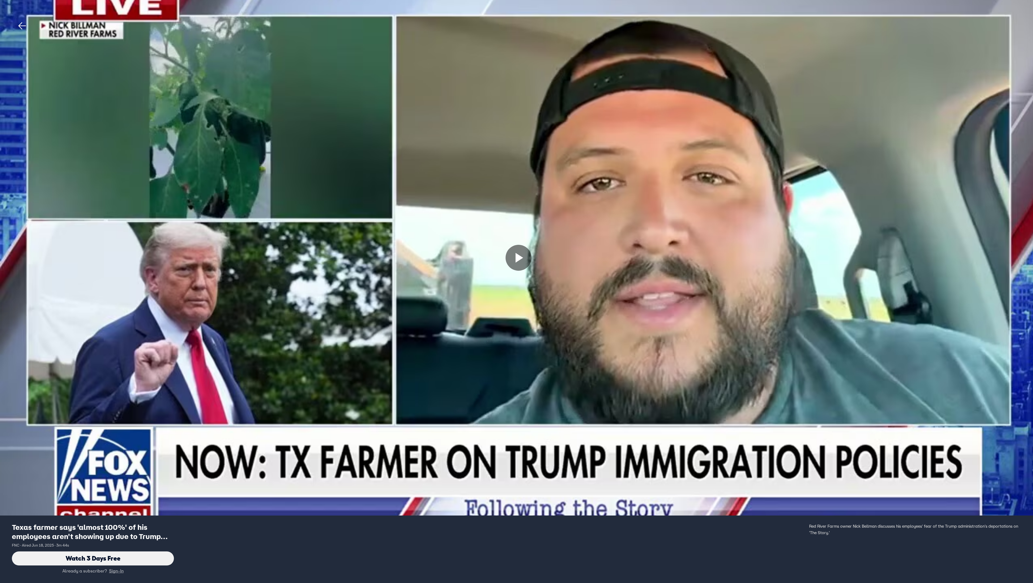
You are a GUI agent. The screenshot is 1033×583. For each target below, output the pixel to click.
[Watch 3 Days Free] (518, 258)
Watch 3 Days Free (93, 558)
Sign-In (116, 571)
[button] (22, 26)
